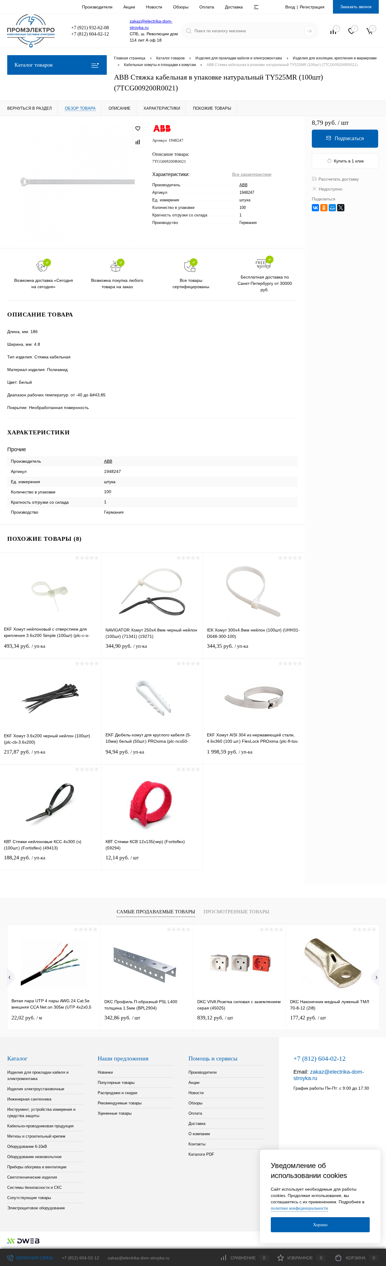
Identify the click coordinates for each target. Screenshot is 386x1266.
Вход (290, 7)
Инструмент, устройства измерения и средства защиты (41, 1112)
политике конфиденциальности (299, 1208)
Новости (154, 7)
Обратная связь (34, 1257)
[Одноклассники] (323, 207)
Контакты (196, 1144)
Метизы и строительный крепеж (36, 1136)
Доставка (234, 7)
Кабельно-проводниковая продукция (40, 1126)
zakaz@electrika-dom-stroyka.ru (138, 1257)
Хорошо (320, 1225)
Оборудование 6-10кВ (27, 1146)
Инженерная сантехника (29, 1099)
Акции (129, 7)
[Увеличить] (76, 182)
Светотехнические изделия (32, 1177)
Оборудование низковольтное (34, 1156)
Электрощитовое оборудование (36, 1208)
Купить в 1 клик (349, 161)
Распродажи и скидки (117, 1093)
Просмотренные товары (236, 911)
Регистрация (312, 7)
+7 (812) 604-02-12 (80, 1257)
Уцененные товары (114, 1113)
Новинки (105, 1072)
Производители (97, 7)
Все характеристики (251, 174)
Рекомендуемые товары (119, 1103)
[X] (340, 207)
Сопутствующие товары (29, 1197)
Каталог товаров (33, 65)
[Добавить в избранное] (137, 128)
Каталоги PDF (201, 1154)
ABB (243, 185)
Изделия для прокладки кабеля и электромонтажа (37, 1075)
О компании (199, 1134)
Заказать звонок (356, 6)
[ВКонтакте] (315, 207)
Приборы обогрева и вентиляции (36, 1167)
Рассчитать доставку (338, 179)
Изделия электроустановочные (35, 1089)
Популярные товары (116, 1082)
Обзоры (180, 7)
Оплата (206, 7)
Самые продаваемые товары (156, 911)
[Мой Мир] (332, 207)
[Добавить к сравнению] (137, 142)
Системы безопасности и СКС (34, 1187)
